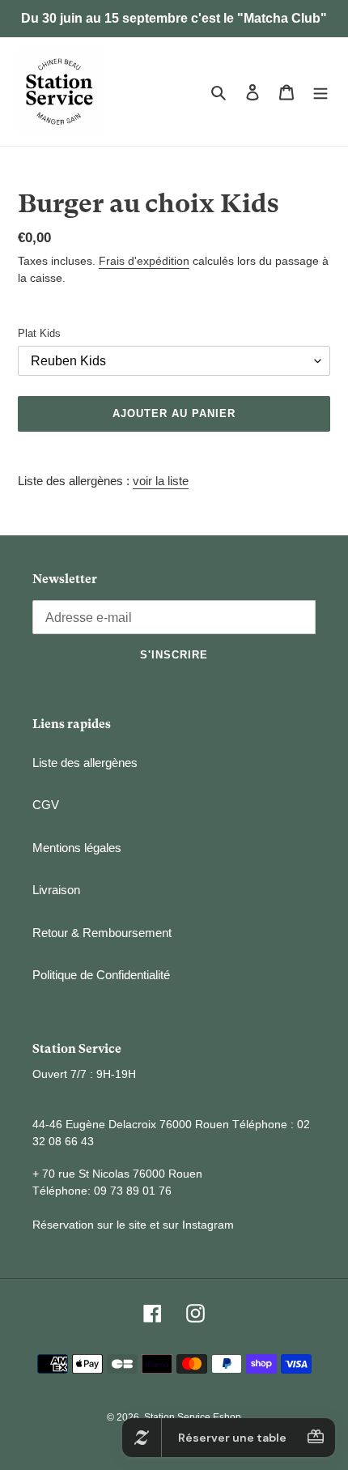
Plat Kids (39, 333)
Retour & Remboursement (102, 933)
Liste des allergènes (85, 762)
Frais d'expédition (144, 260)
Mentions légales (76, 847)
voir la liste (161, 481)
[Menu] (320, 92)
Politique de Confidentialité (101, 975)
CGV (45, 805)
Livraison (56, 890)
